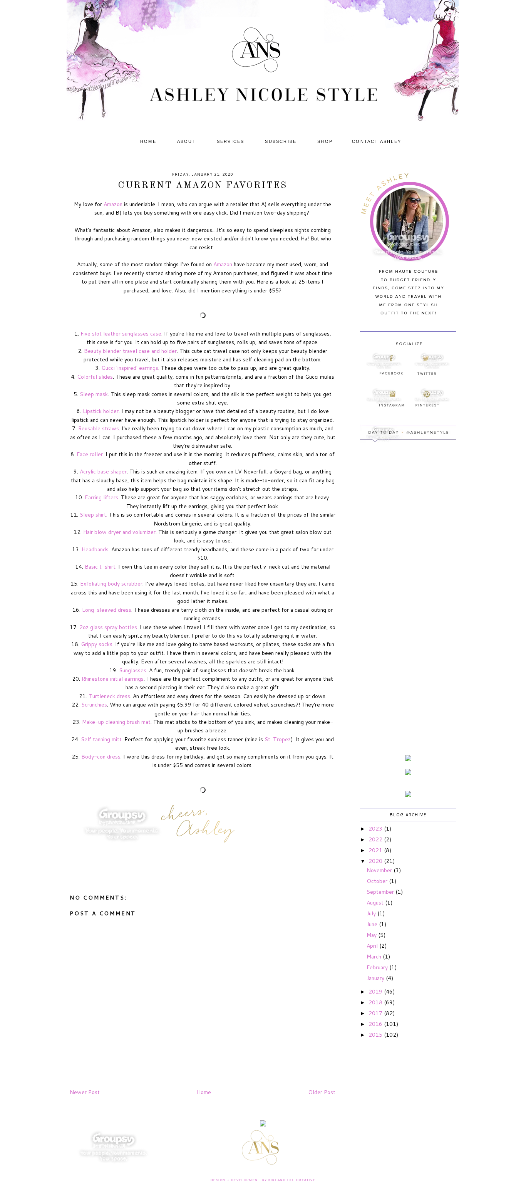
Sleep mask (94, 394)
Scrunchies (94, 704)
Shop (325, 141)
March (375, 956)
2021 (376, 850)
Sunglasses (132, 670)
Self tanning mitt (101, 739)
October (378, 881)
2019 (376, 991)
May (372, 935)
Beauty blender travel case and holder (130, 351)
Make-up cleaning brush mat (116, 722)
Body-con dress (101, 756)
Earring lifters (101, 497)
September (381, 892)
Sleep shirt (93, 515)
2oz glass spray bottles (108, 627)
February (378, 967)
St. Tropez (278, 739)
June (373, 924)
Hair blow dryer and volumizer (119, 532)
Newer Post (85, 1092)
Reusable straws (98, 428)
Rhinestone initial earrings (113, 679)
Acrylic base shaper (103, 471)
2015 (376, 1035)
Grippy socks (96, 644)
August (376, 902)
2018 (376, 1002)
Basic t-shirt (100, 567)
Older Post (321, 1092)
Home (148, 141)
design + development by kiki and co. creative (263, 1180)
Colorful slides (95, 377)
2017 (376, 1013)
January (376, 978)
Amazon (113, 204)
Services (231, 141)
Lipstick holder (101, 411)
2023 (376, 829)
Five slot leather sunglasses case (120, 333)
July (372, 913)
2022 (376, 839)
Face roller (90, 454)
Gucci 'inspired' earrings (129, 368)
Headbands (95, 549)
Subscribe (281, 141)
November (380, 870)
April (373, 946)
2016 (376, 1024)
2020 (376, 861)
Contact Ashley (376, 141)
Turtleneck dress (109, 696)
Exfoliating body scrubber (111, 583)
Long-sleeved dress (106, 610)
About (186, 141)
